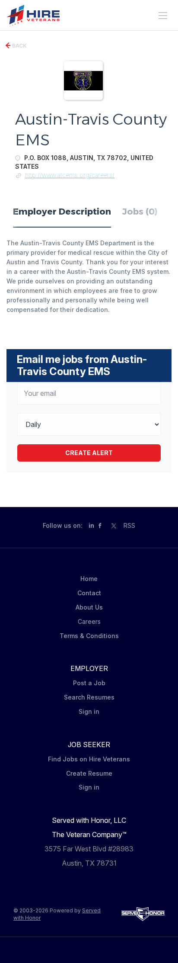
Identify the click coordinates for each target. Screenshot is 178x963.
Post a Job (89, 683)
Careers (89, 621)
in (91, 525)
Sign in (89, 711)
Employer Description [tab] (62, 211)
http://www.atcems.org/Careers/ (69, 175)
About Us (89, 607)
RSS (129, 525)
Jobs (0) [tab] (140, 211)
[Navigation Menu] (163, 15)
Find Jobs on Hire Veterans (89, 759)
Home (89, 578)
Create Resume (89, 773)
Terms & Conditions (89, 635)
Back (19, 45)
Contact (89, 593)
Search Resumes (89, 697)
